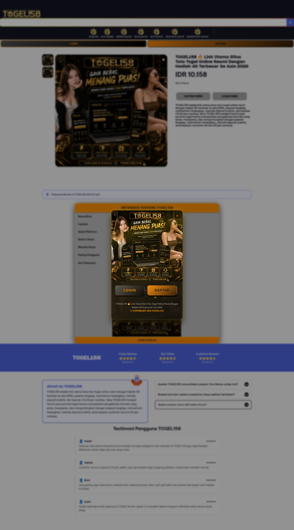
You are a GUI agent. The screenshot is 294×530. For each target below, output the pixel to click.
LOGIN (130, 290)
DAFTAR (162, 290)
